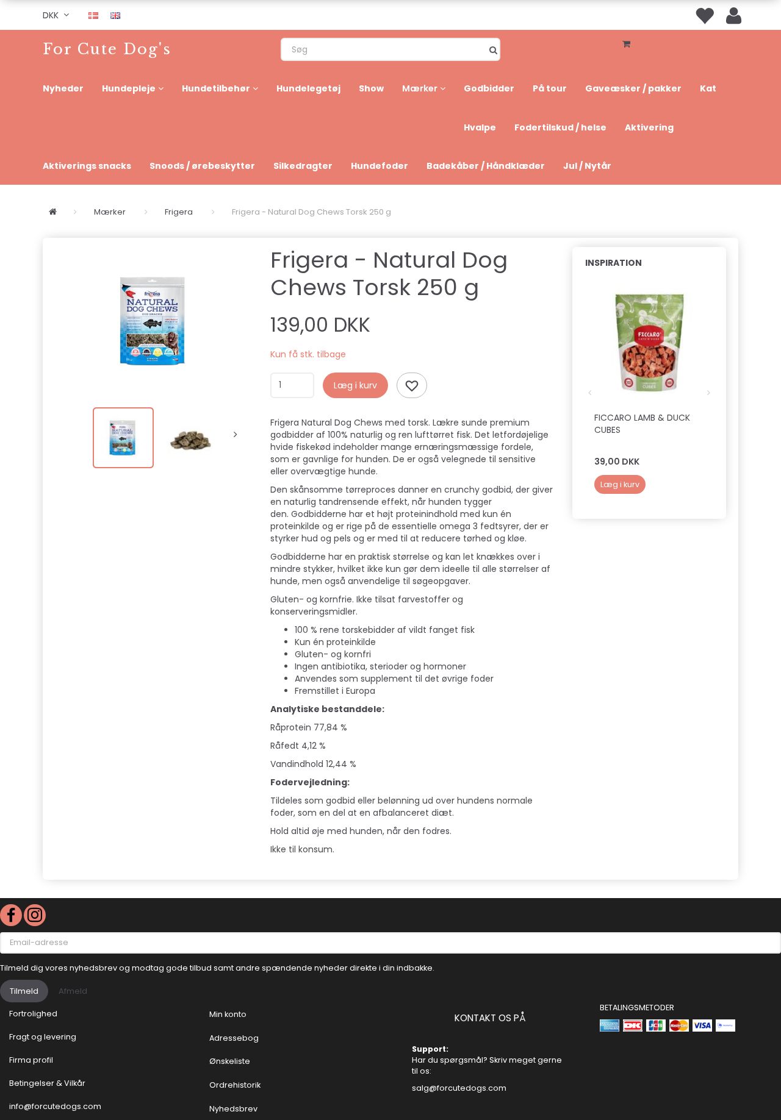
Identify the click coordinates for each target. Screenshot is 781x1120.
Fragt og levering (42, 1037)
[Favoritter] (704, 15)
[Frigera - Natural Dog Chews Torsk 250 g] (153, 320)
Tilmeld (24, 991)
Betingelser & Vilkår (47, 1083)
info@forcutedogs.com (55, 1106)
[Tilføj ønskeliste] (412, 385)
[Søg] (493, 49)
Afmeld (73, 991)
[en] (115, 14)
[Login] (733, 15)
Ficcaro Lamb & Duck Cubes (642, 424)
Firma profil (31, 1060)
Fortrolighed (33, 1013)
